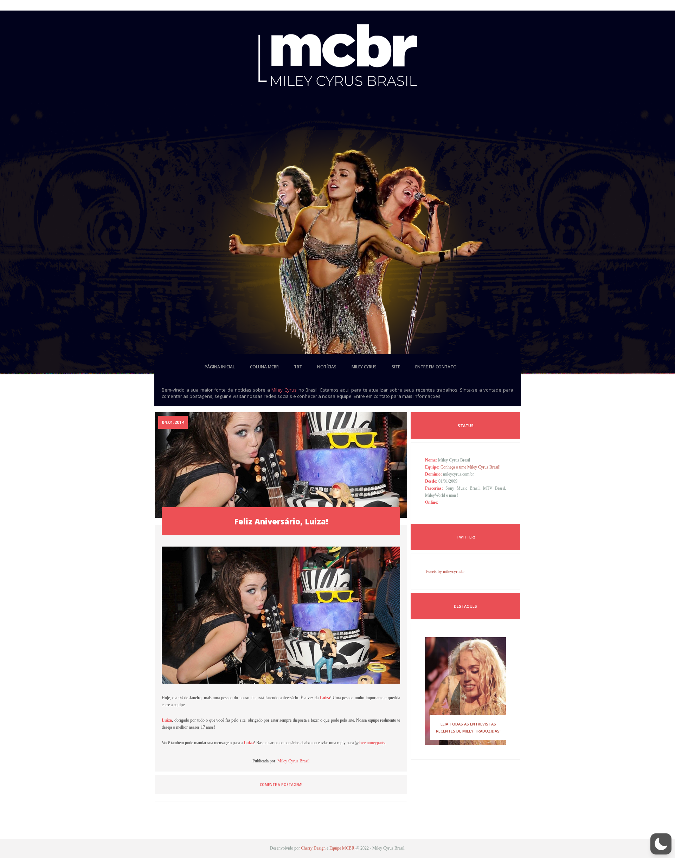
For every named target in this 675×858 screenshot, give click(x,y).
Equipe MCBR (341, 848)
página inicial (220, 367)
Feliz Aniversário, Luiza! (281, 521)
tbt (298, 367)
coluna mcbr (264, 367)
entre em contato (436, 367)
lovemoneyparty (372, 742)
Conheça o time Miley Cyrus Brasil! (471, 467)
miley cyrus (364, 367)
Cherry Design (313, 848)
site (396, 367)
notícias (326, 367)
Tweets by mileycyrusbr (445, 571)
